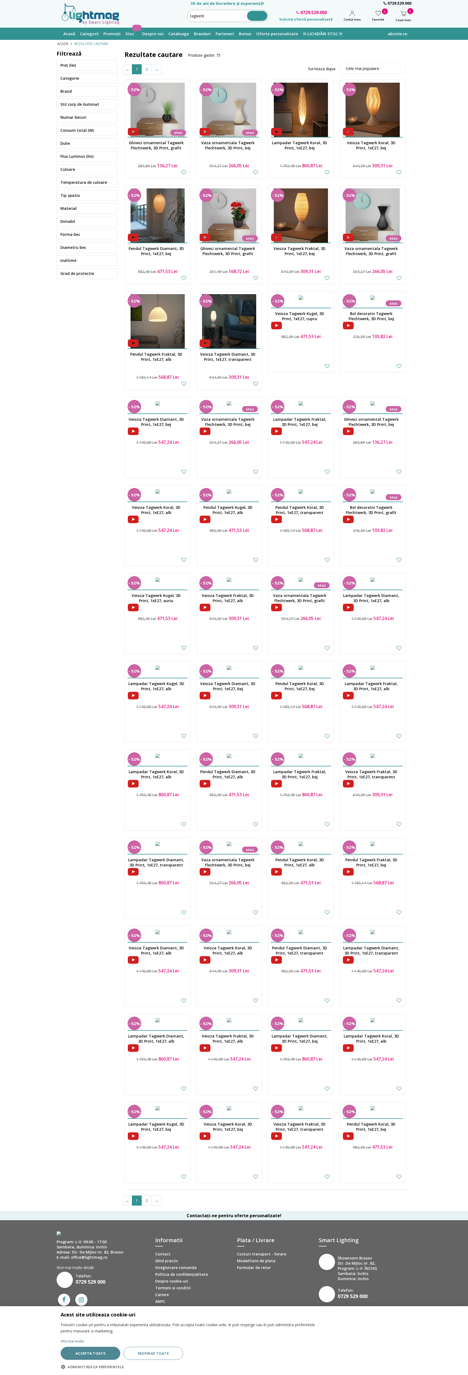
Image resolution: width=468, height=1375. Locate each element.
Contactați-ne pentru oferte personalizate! (234, 1216)
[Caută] (257, 16)
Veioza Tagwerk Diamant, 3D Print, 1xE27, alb (156, 950)
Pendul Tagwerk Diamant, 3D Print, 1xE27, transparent (299, 950)
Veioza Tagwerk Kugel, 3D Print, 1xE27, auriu (156, 598)
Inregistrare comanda (176, 1267)
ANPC (160, 1301)
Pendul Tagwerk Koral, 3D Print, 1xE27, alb (299, 862)
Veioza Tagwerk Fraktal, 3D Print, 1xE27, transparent (371, 774)
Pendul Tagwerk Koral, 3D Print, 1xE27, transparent (299, 510)
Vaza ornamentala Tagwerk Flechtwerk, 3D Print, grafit (371, 251)
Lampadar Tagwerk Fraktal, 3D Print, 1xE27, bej (299, 422)
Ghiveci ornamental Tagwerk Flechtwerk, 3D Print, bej (371, 422)
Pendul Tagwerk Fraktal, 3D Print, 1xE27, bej (371, 862)
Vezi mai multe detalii (75, 1267)
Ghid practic (166, 1260)
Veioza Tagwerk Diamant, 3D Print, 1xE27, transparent (227, 357)
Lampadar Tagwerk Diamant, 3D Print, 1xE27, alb (371, 598)
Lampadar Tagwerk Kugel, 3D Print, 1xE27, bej (156, 1127)
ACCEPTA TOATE (90, 1353)
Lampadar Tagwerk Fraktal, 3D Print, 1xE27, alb (371, 686)
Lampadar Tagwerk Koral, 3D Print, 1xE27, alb (156, 774)
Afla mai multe (72, 1341)
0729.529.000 (398, 3)
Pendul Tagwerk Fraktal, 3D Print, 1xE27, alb (156, 357)
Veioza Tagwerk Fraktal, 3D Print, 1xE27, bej (300, 251)
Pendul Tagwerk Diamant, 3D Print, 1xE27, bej (156, 251)
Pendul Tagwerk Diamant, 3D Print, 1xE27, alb (227, 774)
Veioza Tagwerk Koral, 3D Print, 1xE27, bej (371, 145)
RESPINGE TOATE (153, 1353)
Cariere (162, 1294)
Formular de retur (254, 1267)
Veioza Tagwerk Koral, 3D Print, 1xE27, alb (156, 510)
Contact (163, 1254)
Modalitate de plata (256, 1260)
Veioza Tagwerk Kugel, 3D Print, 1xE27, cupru (299, 316)
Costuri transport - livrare (261, 1254)
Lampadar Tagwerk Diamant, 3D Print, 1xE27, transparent (156, 862)
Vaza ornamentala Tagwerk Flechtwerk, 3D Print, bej (228, 145)
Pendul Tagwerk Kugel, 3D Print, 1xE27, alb (227, 510)
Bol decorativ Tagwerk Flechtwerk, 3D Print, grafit (371, 510)
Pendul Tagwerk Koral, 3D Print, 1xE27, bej (299, 686)
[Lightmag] (93, 13)
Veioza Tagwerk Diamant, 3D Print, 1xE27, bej (156, 422)
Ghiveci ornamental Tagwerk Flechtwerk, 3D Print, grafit (156, 145)
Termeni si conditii (173, 1287)
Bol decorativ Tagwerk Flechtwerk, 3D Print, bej (371, 316)
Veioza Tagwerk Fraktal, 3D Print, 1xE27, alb (228, 598)
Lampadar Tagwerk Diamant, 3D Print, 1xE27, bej (300, 1038)
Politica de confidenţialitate (181, 1274)
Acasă (62, 43)
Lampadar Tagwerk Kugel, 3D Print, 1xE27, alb (156, 686)
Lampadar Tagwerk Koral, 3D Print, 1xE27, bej (299, 145)
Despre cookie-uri (171, 1281)
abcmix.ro (397, 33)
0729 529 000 (90, 1281)
